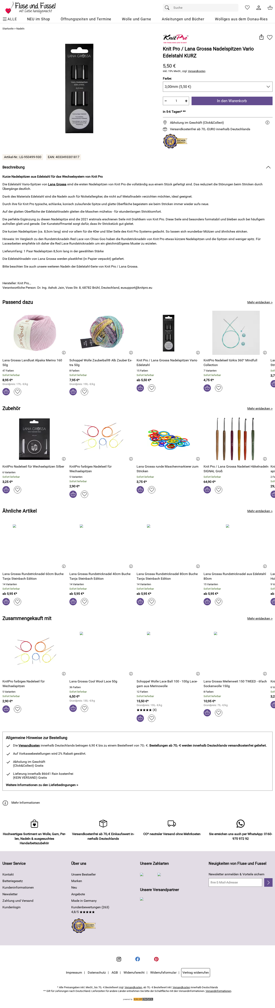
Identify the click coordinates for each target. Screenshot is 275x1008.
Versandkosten (196, 71)
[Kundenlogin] (258, 7)
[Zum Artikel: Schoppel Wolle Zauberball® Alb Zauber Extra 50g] (101, 333)
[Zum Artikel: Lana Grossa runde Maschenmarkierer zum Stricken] (169, 439)
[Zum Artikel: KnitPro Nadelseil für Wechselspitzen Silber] (34, 439)
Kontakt (8, 874)
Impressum (74, 972)
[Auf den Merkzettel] (270, 37)
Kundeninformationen (18, 887)
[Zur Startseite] (33, 8)
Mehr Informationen (25, 803)
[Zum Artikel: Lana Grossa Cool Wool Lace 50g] (101, 654)
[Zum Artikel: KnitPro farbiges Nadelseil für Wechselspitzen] (101, 439)
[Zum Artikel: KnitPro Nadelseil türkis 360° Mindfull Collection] (236, 333)
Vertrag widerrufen (195, 972)
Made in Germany (84, 901)
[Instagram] (119, 959)
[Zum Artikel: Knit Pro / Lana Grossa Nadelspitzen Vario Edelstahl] (169, 333)
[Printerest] (156, 959)
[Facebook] (138, 959)
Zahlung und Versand (17, 901)
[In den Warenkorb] (6, 391)
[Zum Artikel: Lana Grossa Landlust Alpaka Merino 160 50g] (34, 333)
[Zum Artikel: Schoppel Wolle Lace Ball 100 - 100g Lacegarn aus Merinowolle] (169, 654)
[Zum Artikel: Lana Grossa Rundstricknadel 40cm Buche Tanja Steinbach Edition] (101, 546)
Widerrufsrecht (134, 972)
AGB (115, 972)
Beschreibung (13, 167)
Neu (74, 887)
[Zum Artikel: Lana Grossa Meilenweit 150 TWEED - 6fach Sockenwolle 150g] (236, 654)
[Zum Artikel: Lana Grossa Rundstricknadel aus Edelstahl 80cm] (236, 546)
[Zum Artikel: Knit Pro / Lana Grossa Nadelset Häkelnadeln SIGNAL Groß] (236, 439)
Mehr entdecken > (260, 302)
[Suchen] (168, 8)
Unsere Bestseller (83, 874)
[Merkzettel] (247, 7)
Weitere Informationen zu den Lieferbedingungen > (42, 785)
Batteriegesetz (12, 881)
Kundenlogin (11, 907)
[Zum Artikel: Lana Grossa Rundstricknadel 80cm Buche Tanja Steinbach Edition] (169, 546)
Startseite (8, 28)
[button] (261, 37)
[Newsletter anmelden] (268, 882)
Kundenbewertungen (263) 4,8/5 (90, 909)
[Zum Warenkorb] (270, 7)
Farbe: (167, 78)
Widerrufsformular (163, 972)
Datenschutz (97, 972)
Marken (76, 881)
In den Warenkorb (232, 100)
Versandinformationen (218, 991)
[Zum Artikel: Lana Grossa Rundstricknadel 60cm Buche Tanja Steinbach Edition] (34, 546)
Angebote (78, 894)
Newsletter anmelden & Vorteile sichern (236, 874)
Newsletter (10, 894)
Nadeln (20, 28)
